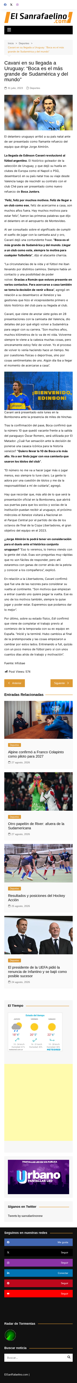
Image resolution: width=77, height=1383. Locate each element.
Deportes (35, 88)
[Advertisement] (38, 1102)
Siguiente (59, 683)
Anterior (16, 683)
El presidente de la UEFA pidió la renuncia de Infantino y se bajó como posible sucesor (37, 971)
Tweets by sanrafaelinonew (25, 1215)
